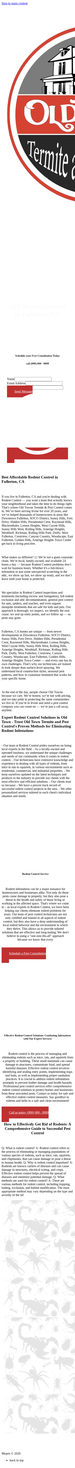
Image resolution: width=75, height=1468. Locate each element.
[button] (24, 955)
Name (11, 379)
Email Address (16, 383)
